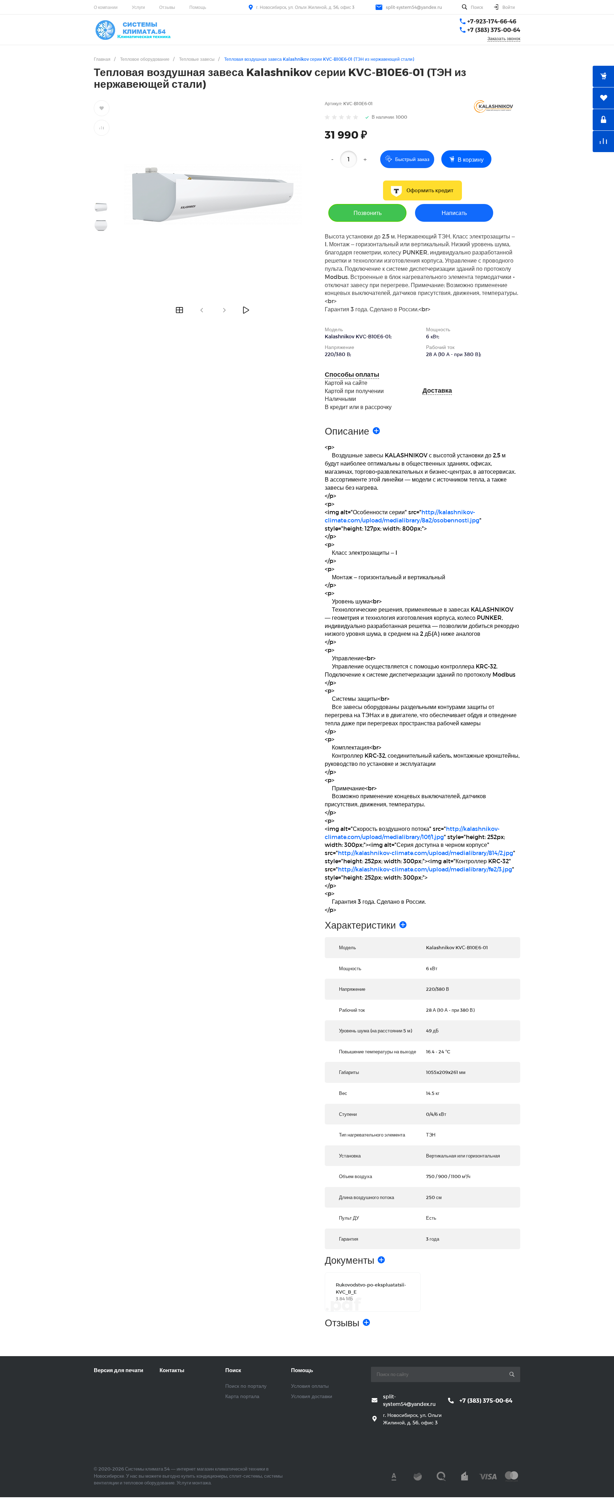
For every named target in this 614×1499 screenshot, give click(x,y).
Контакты (172, 1370)
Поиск (233, 1370)
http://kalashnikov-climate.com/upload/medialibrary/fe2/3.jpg (425, 869)
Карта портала (242, 1396)
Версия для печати (118, 1370)
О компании (106, 7)
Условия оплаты (310, 1386)
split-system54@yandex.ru (414, 7)
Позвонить (368, 212)
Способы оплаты (352, 374)
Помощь (197, 7)
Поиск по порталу (245, 1386)
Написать (454, 212)
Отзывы (167, 7)
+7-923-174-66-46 (491, 21)
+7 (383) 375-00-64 (493, 29)
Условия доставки (311, 1396)
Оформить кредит (429, 190)
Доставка (437, 390)
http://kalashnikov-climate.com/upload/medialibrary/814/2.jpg (425, 852)
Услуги (138, 7)
